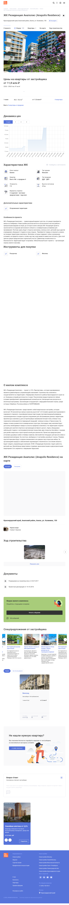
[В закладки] (63, 15)
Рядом (7, 671)
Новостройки (16, 857)
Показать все (34, 564)
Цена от (34, 268)
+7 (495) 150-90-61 (44, 885)
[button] (10, 840)
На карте (53, 20)
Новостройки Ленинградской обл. (49, 868)
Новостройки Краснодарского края (49, 871)
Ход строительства (55, 28)
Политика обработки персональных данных (30, 897)
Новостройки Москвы (45, 857)
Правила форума (18, 885)
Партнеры (16, 882)
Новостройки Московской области (49, 862)
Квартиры (32, 28)
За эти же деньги (17, 671)
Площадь (28, 280)
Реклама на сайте (18, 891)
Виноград (26, 693)
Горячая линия (17, 862)
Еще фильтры (9, 273)
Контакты (16, 880)
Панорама (17, 466)
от (33, 268)
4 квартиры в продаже (16, 105)
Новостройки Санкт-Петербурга (48, 865)
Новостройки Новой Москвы (47, 860)
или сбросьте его (43, 302)
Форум (20, 28)
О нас (14, 877)
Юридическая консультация (21, 865)
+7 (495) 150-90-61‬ (17, 748)
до (46, 268)
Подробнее (24, 841)
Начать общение (34, 612)
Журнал (15, 860)
